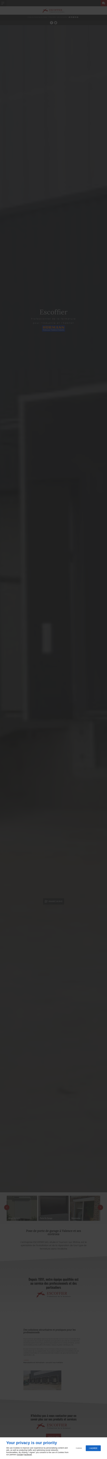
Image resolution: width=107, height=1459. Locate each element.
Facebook (28, 1455)
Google (20, 1455)
